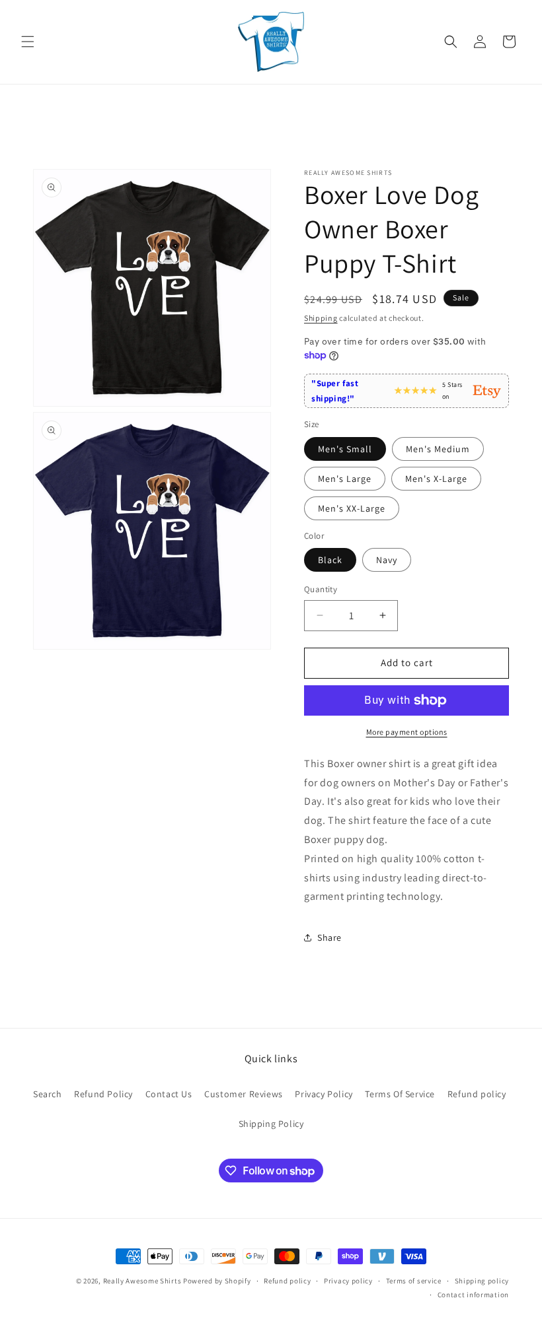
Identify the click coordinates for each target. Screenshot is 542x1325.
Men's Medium (438, 449)
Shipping (321, 318)
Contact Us (168, 1094)
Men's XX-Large (351, 508)
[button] (27, 41)
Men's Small (345, 449)
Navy (386, 560)
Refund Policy (103, 1094)
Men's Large (344, 479)
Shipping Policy (271, 1124)
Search (47, 1094)
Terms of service (414, 1280)
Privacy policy (348, 1280)
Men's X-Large (436, 479)
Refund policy (476, 1094)
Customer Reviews (243, 1094)
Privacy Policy (323, 1094)
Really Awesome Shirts (142, 1280)
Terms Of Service (400, 1094)
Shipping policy (482, 1280)
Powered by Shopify (217, 1280)
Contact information (473, 1294)
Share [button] (329, 937)
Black (330, 560)
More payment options (406, 732)
